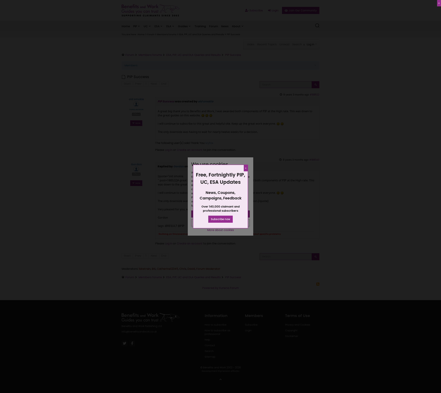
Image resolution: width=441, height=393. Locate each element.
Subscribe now (220, 219)
